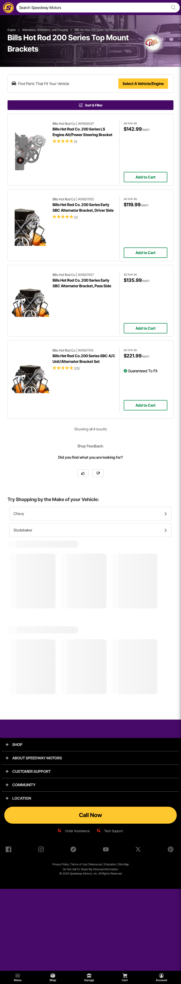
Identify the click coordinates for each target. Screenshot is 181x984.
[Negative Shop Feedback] (98, 473)
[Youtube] (107, 850)
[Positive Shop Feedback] (83, 473)
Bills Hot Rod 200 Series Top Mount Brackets (102, 30)
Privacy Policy (60, 864)
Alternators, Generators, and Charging (45, 30)
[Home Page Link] (7, 7)
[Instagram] (42, 850)
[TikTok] (74, 850)
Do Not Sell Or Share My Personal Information (90, 869)
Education (110, 864)
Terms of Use (79, 864)
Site (120, 864)
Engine (12, 30)
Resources (95, 864)
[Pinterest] (171, 850)
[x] (139, 850)
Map (126, 864)
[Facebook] (9, 850)
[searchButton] (172, 7)
